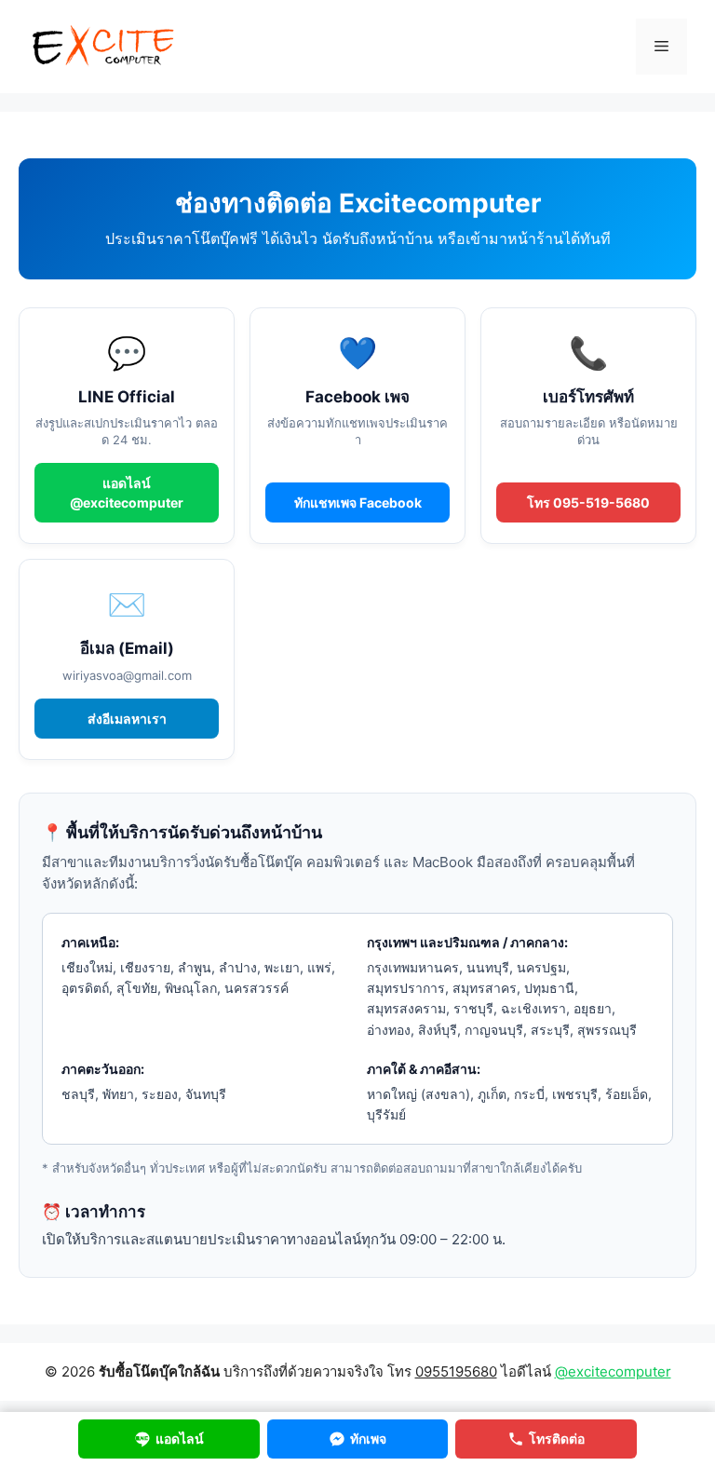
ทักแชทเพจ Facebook (358, 502)
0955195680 (456, 1371)
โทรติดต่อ (557, 1438)
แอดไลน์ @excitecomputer (126, 492)
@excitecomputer (613, 1371)
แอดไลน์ (179, 1438)
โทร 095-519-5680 (588, 502)
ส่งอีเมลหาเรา (127, 718)
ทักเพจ (368, 1438)
